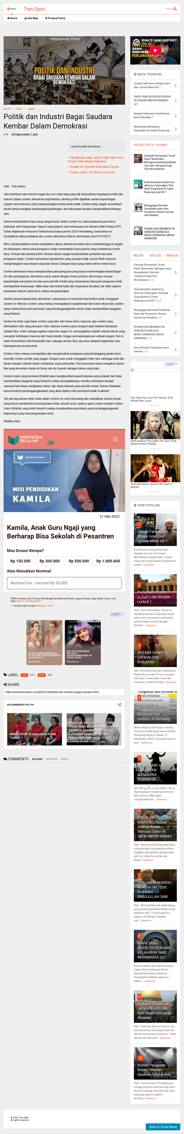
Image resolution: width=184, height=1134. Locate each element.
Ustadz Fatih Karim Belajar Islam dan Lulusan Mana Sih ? (152, 536)
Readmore (149, 565)
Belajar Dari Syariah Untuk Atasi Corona (94, 166)
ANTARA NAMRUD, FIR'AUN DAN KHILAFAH (152, 657)
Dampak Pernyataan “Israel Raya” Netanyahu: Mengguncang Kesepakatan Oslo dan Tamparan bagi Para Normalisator (160, 162)
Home (13, 18)
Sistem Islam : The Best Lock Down (92, 172)
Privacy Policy (56, 18)
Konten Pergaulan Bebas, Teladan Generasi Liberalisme (154, 1070)
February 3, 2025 (45, 606)
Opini (19, 108)
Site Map (32, 18)
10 (140, 1058)
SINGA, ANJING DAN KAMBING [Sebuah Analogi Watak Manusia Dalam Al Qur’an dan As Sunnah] (154, 826)
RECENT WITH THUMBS (150, 145)
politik (31, 108)
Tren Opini (34, 9)
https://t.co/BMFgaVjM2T (28, 601)
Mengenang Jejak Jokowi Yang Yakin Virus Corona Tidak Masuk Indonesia (95, 159)
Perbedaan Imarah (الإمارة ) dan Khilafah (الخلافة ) (154, 597)
